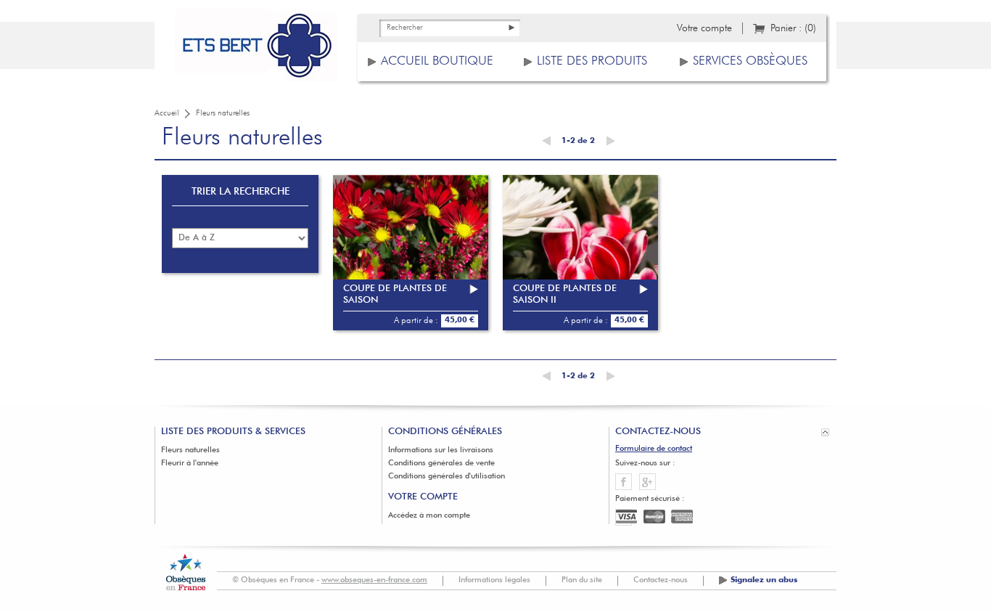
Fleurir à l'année (189, 464)
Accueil (167, 114)
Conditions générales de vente (441, 464)
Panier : (793, 28)
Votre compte (704, 28)
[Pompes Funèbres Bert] (256, 51)
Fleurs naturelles (190, 450)
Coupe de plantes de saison (395, 294)
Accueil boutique (437, 61)
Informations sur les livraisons (440, 450)
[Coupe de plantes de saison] (410, 252)
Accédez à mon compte (429, 516)
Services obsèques (750, 61)
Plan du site (582, 580)
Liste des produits (592, 61)
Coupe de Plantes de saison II (565, 294)
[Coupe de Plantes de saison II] (580, 252)
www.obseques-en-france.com (374, 580)
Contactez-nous (660, 580)
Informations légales (494, 580)
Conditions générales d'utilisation (446, 477)
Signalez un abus (764, 580)
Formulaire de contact (653, 449)
